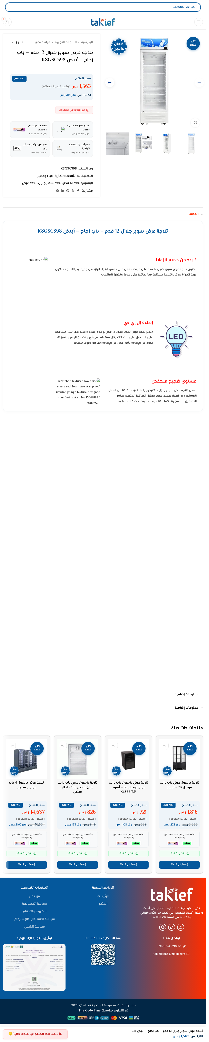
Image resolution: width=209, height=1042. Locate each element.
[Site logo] (103, 21)
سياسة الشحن (34, 927)
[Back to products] (17, 42)
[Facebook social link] (78, 191)
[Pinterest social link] (67, 191)
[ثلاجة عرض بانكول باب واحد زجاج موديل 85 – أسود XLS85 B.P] (128, 759)
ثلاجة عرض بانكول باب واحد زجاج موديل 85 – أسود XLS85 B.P (128, 787)
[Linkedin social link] (62, 191)
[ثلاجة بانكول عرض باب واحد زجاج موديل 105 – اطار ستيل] (77, 759)
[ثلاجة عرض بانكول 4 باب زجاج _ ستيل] (26, 759)
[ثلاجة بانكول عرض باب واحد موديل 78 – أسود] (179, 759)
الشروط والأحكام (34, 912)
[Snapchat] (162, 927)
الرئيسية (87, 42)
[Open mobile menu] (198, 22)
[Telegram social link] (57, 191)
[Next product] (12, 42)
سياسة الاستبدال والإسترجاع (34, 919)
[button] (109, 82)
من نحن (34, 896)
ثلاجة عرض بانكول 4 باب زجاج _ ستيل (26, 785)
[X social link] (73, 191)
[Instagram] (180, 927)
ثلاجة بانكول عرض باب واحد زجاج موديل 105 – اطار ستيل (77, 787)
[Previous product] (22, 42)
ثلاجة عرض (29, 183)
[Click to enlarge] (195, 122)
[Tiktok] (171, 927)
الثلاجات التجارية (66, 42)
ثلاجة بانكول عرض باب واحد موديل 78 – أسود (179, 785)
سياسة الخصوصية (34, 904)
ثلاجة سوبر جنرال (49, 183)
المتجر (103, 904)
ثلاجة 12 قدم (71, 183)
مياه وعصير (42, 42)
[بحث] (12, 7)
